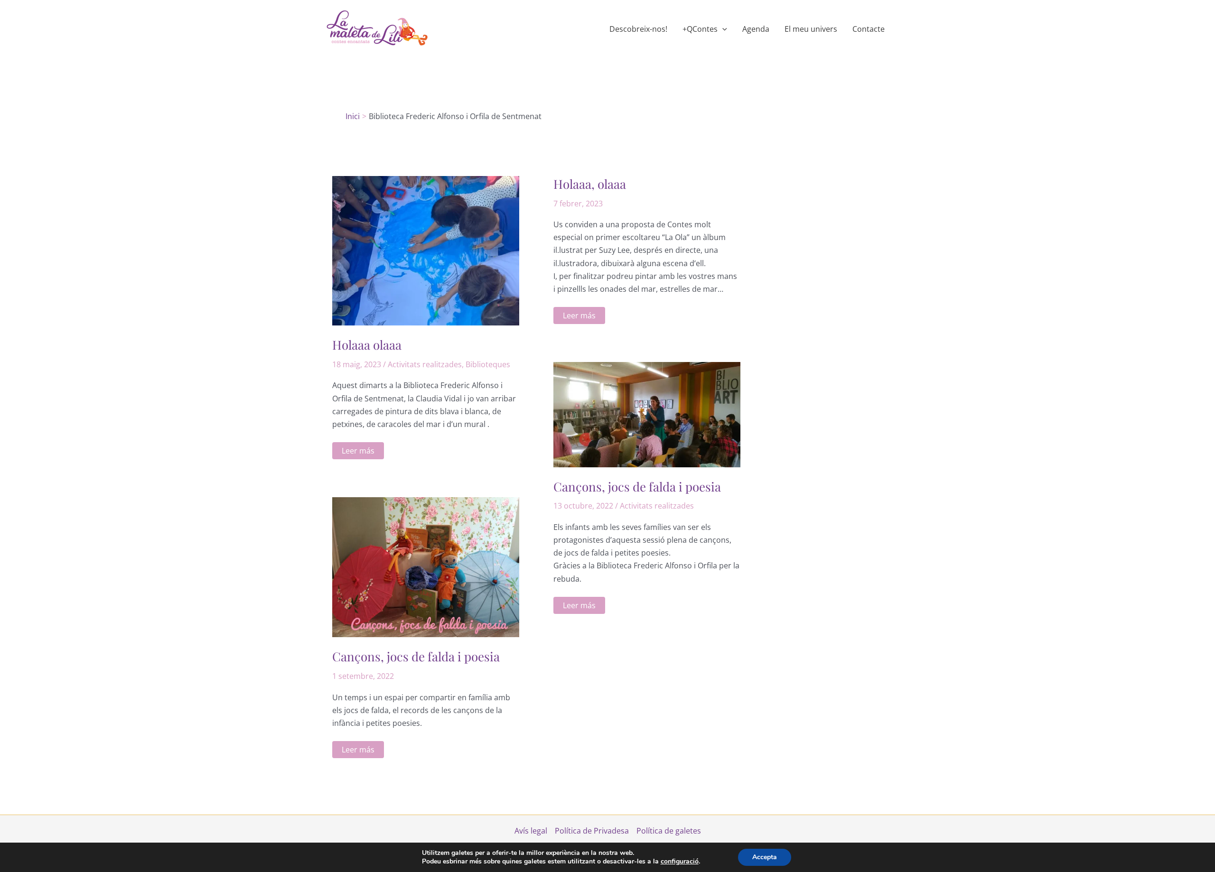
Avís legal (530, 831)
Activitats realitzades (425, 364)
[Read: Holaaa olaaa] (425, 250)
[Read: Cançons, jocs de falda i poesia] (646, 413)
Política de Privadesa (592, 831)
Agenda (755, 29)
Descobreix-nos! (638, 29)
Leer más (357, 452)
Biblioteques (488, 364)
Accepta (764, 857)
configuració (680, 861)
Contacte (868, 29)
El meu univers (811, 29)
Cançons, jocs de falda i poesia (637, 486)
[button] (722, 29)
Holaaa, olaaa (589, 184)
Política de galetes (668, 831)
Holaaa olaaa (367, 344)
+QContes (700, 29)
